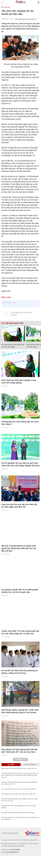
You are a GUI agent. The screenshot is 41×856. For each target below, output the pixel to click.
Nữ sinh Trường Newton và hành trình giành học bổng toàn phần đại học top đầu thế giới (18, 548)
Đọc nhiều (11, 764)
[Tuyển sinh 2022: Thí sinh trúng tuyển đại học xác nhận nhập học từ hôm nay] (20, 615)
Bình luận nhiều (30, 764)
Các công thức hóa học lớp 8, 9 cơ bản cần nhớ (16, 789)
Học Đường (5, 554)
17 (14, 784)
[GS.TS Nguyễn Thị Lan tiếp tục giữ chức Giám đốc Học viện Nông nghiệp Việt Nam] (20, 447)
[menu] (2, 2)
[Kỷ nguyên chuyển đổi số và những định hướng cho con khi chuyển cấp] (20, 574)
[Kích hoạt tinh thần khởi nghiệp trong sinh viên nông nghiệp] (13, 333)
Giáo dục (7, 7)
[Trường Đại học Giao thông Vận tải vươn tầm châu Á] (20, 405)
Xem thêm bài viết (20, 759)
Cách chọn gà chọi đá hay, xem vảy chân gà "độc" (17, 794)
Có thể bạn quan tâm (12, 323)
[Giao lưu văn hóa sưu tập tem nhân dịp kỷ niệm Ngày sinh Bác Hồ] (20, 488)
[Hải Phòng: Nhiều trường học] (20, 694)
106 (34, 789)
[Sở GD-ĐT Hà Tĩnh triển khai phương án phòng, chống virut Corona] (20, 654)
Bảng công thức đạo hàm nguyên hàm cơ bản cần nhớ (18, 768)
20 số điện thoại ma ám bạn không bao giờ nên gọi (17, 812)
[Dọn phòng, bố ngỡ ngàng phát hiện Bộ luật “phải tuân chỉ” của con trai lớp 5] (20, 733)
